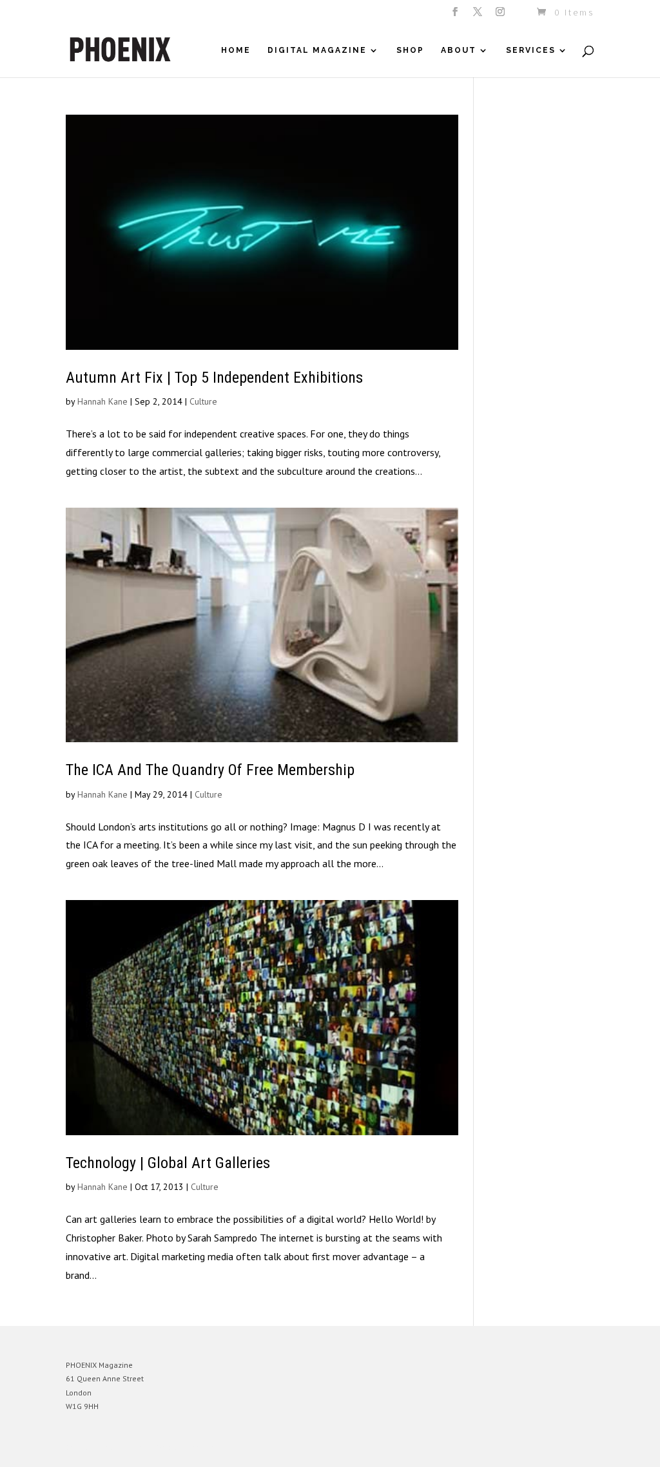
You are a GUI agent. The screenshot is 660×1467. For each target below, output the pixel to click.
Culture (203, 401)
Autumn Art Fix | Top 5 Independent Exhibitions (214, 378)
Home (236, 50)
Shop (410, 50)
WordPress (206, 1447)
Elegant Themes (125, 1447)
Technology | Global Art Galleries (168, 1163)
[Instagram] (501, 15)
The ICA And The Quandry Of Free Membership (210, 770)
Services (531, 50)
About (458, 50)
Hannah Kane (102, 401)
